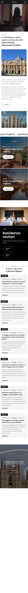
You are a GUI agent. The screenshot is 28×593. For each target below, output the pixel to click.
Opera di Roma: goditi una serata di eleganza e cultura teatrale (13, 283)
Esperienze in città (7, 279)
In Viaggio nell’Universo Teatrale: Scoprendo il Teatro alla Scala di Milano (13, 337)
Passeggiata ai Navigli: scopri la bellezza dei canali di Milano (13, 421)
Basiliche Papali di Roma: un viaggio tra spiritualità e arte (12, 394)
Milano (14, 332)
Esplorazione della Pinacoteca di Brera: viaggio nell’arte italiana (13, 366)
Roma (14, 279)
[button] (25, 2)
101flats (20, 279)
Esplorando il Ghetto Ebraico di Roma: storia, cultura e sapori (12, 308)
